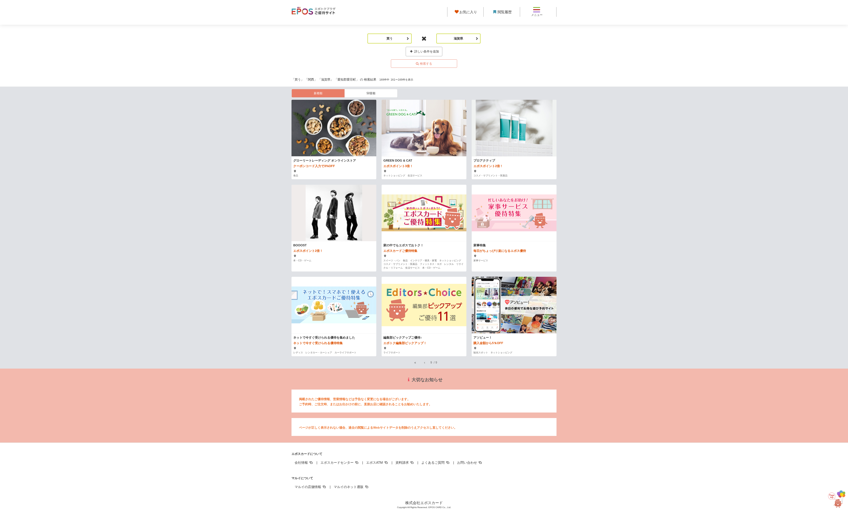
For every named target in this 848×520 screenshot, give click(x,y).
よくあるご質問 (433, 462)
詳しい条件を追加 (426, 51)
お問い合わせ (467, 462)
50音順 (371, 93)
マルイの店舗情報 (308, 487)
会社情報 (302, 462)
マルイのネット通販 (349, 487)
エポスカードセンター (337, 462)
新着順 (318, 93)
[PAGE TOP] (834, 499)
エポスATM (375, 462)
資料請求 (403, 462)
